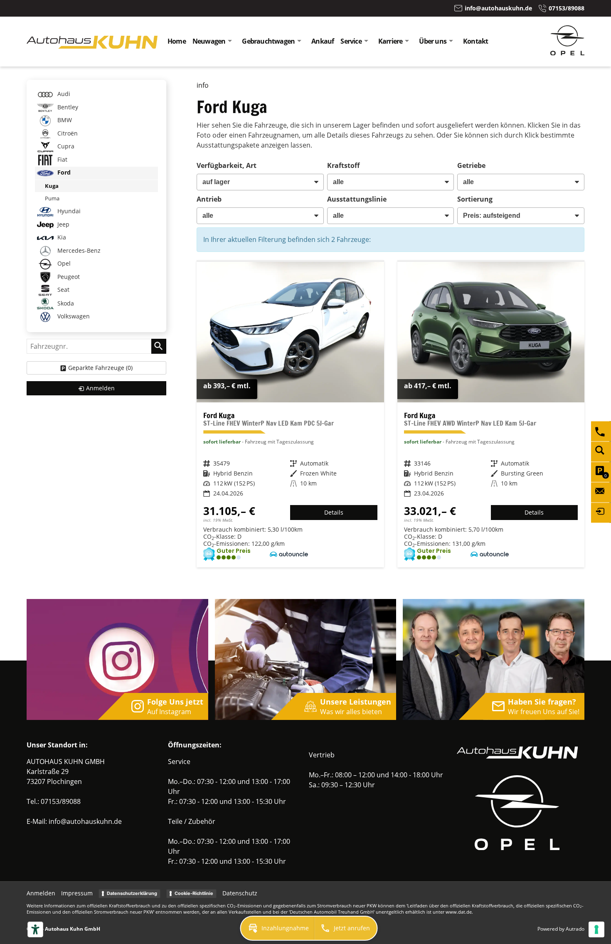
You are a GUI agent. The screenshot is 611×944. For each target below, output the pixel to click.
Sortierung (475, 199)
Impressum (77, 893)
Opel (63, 263)
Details (333, 512)
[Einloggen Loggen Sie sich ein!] (601, 513)
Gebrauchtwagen (268, 41)
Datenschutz (239, 893)
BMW (64, 120)
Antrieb (209, 199)
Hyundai (68, 211)
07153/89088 (61, 801)
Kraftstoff (343, 165)
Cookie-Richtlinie (194, 893)
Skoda (65, 303)
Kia (61, 237)
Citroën (67, 133)
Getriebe (471, 165)
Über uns (432, 41)
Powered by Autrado (560, 928)
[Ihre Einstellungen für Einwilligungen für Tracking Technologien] (596, 929)
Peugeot (68, 277)
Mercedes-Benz (78, 250)
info (203, 85)
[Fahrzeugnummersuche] (601, 451)
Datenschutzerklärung (132, 893)
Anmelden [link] (100, 388)
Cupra (65, 146)
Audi (63, 94)
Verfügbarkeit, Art (226, 165)
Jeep (62, 224)
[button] (278, 928)
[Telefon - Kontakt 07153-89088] (601, 431)
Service (350, 41)
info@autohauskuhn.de (85, 821)
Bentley (67, 107)
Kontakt (475, 41)
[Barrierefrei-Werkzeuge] (35, 929)
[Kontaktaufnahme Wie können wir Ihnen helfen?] (601, 492)
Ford (63, 172)
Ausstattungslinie (357, 199)
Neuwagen (209, 41)
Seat (62, 289)
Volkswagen (73, 316)
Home (177, 41)
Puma (52, 198)
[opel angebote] (567, 52)
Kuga (52, 186)
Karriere (390, 41)
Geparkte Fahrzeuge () (100, 368)
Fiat (61, 159)
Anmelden (41, 893)
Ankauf (322, 41)
